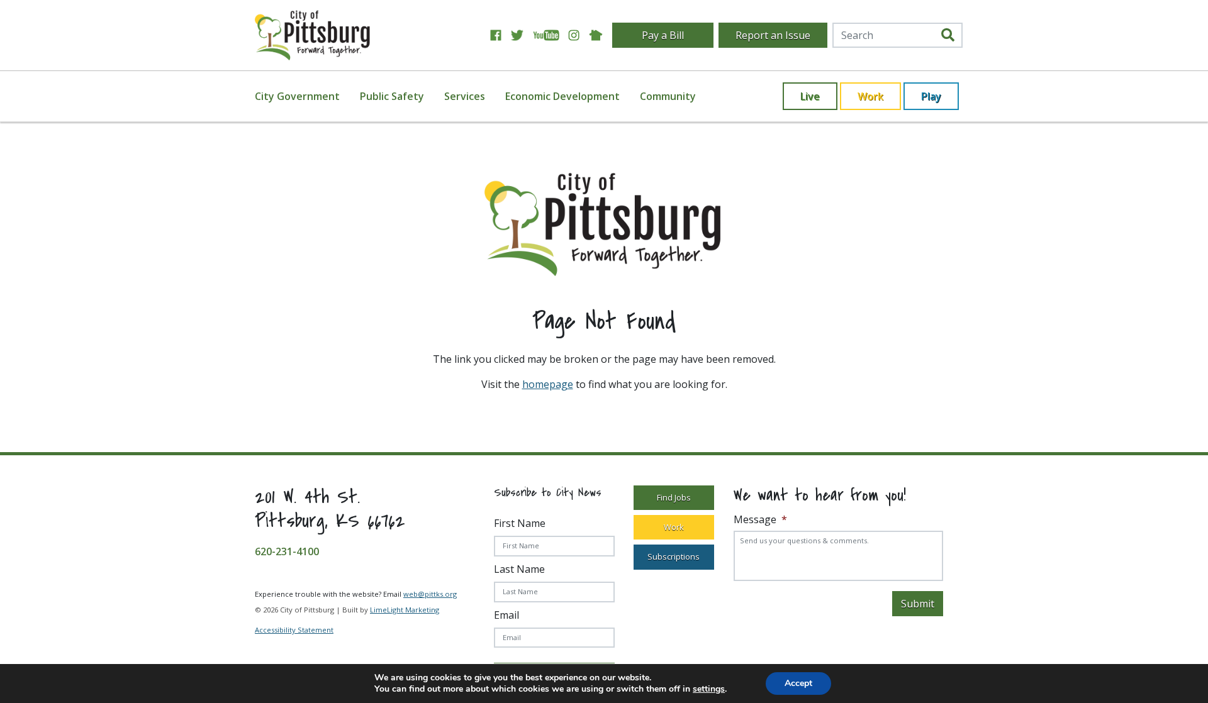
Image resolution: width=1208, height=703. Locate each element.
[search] (947, 35)
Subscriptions (673, 556)
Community (668, 96)
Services (464, 96)
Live (810, 96)
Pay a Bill (663, 35)
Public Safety (392, 96)
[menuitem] (305, 96)
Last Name (519, 569)
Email (506, 615)
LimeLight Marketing (404, 609)
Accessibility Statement (294, 629)
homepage (547, 384)
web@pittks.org (430, 594)
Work (870, 96)
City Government (297, 96)
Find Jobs (674, 497)
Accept (798, 683)
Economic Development (562, 96)
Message (760, 519)
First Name (519, 523)
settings (709, 689)
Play (931, 96)
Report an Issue (772, 35)
